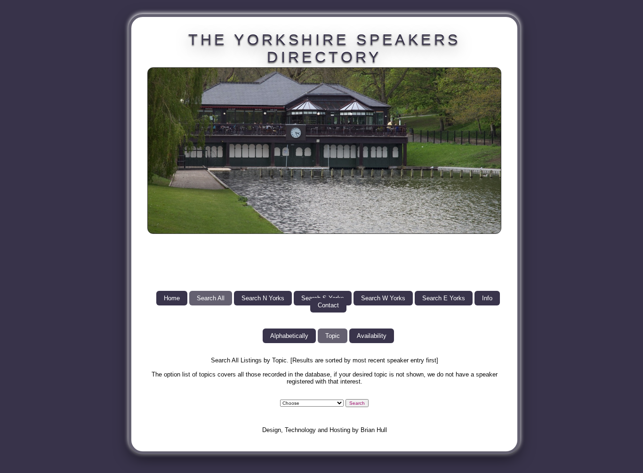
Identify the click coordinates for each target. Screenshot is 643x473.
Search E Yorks (443, 298)
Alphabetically (289, 335)
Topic (332, 335)
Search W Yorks (383, 298)
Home (172, 298)
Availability (371, 335)
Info (487, 298)
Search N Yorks (262, 298)
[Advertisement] (324, 262)
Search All (211, 298)
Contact (328, 305)
